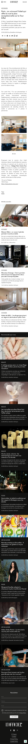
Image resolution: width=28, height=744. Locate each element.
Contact (14, 736)
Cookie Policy (14, 741)
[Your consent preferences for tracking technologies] (25, 741)
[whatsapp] (14, 36)
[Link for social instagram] (14, 730)
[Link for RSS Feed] (17, 730)
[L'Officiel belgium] (14, 2)
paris (2, 194)
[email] (2, 36)
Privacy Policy (23, 712)
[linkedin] (10, 36)
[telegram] (17, 36)
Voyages (4, 8)
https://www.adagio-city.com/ (9, 184)
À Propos (14, 734)
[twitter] (12, 36)
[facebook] (5, 36)
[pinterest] (7, 36)
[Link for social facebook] (10, 730)
